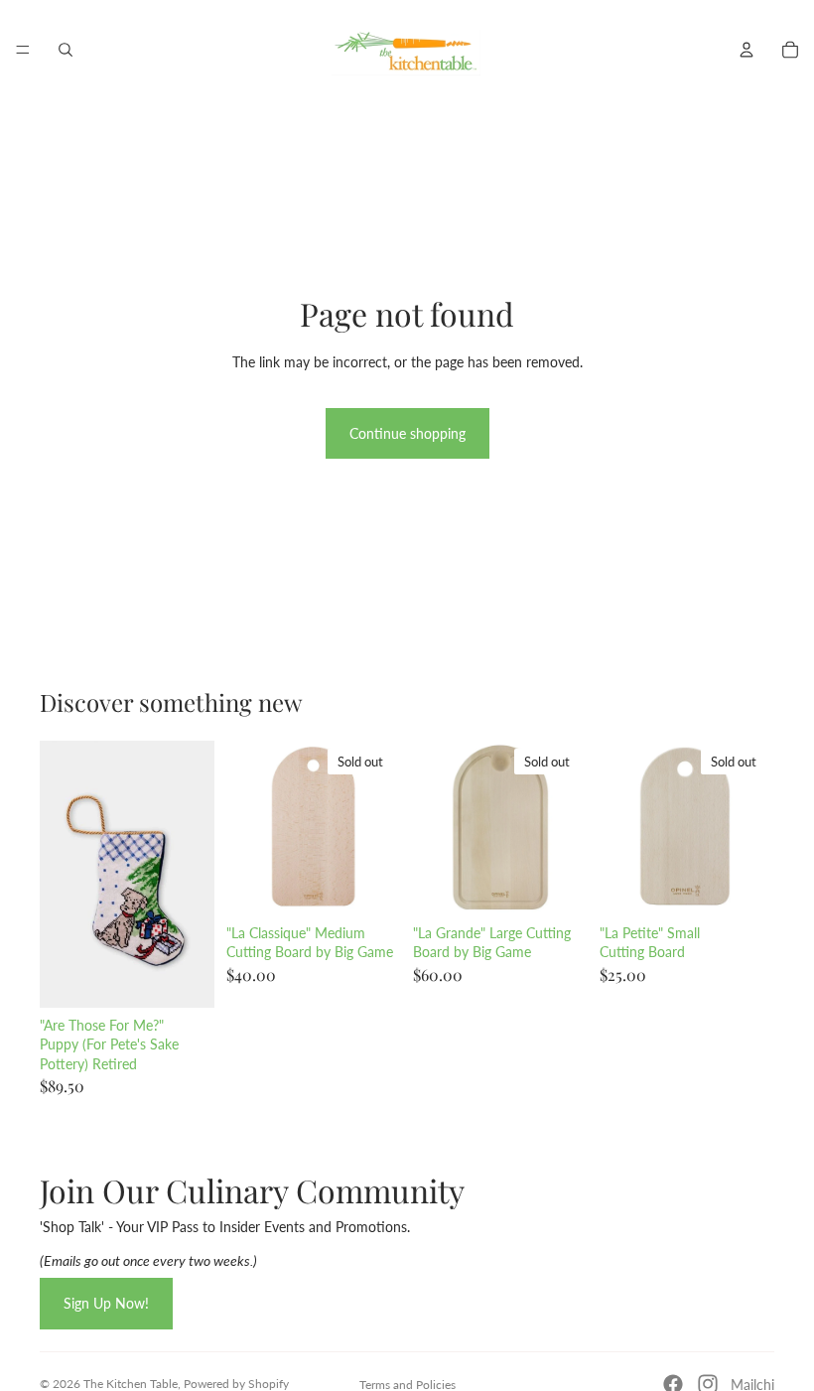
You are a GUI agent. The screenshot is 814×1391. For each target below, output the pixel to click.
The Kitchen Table (130, 1383)
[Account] (746, 49)
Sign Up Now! (106, 1303)
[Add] (184, 977)
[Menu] (23, 49)
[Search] (65, 49)
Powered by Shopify (236, 1383)
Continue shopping (407, 433)
